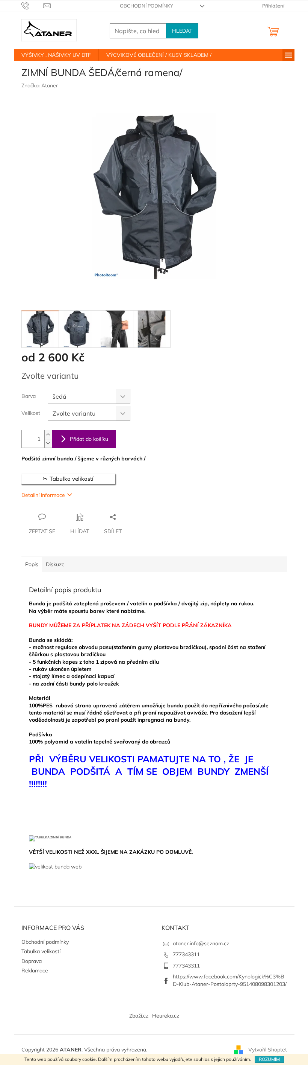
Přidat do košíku (89, 439)
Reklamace (34, 970)
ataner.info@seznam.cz (201, 943)
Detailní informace (43, 495)
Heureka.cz (165, 1015)
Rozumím (269, 1059)
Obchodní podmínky (146, 6)
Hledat (182, 30)
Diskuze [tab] (55, 564)
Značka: (39, 85)
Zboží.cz (138, 1015)
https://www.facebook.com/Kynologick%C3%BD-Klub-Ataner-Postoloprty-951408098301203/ (230, 980)
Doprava (31, 961)
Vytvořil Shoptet (267, 1049)
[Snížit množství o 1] (48, 443)
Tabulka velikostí (40, 951)
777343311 (186, 954)
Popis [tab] (31, 564)
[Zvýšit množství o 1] (48, 434)
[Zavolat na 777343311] (32, 5)
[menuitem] (56, 55)
